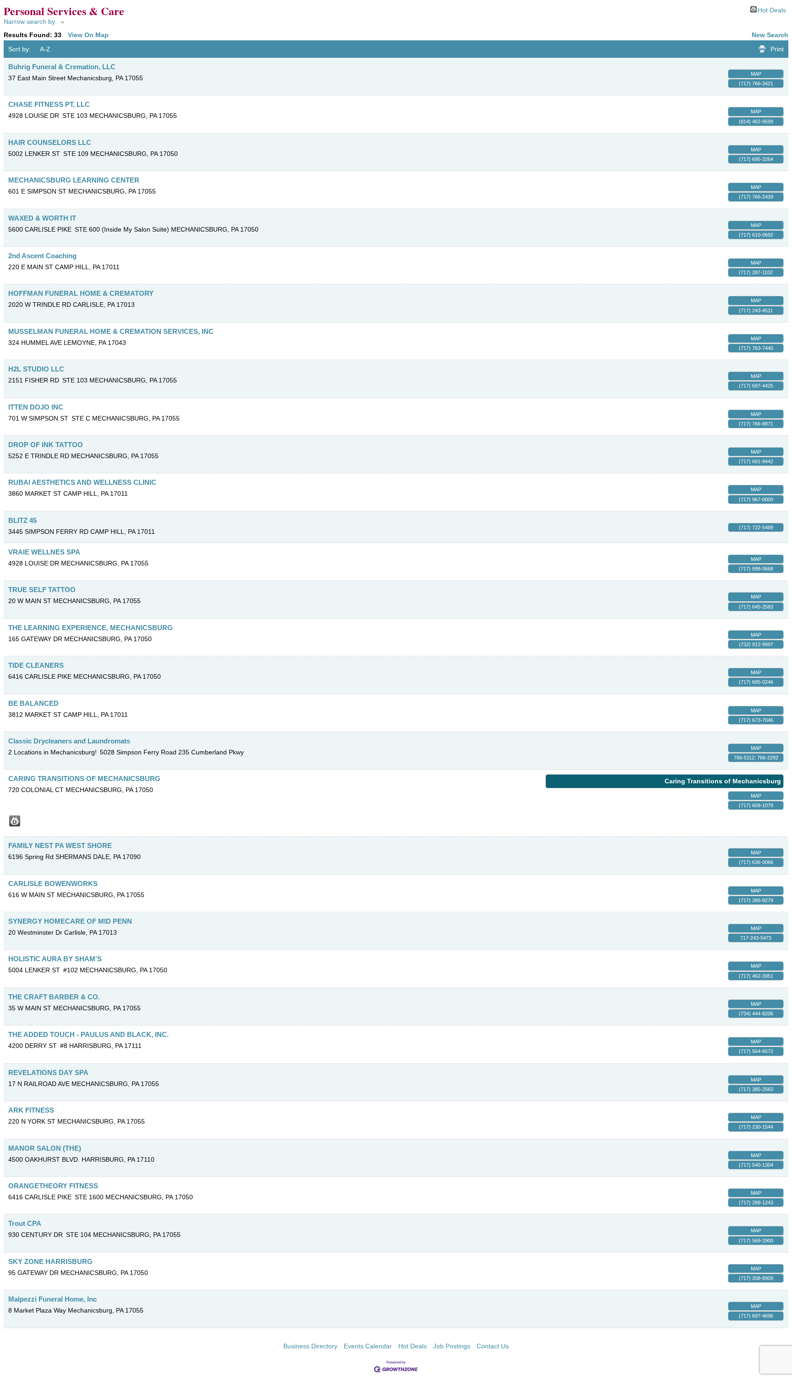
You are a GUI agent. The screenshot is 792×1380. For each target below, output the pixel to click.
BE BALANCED (33, 703)
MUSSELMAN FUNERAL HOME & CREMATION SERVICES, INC (111, 331)
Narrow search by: (30, 21)
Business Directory (310, 1346)
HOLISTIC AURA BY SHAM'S (55, 959)
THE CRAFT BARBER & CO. (54, 997)
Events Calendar (368, 1346)
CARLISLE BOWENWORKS (53, 883)
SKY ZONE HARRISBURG (50, 1261)
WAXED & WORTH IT (42, 218)
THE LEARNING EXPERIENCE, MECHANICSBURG (90, 628)
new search (770, 35)
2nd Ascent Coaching (42, 256)
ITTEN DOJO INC (35, 407)
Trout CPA (24, 1223)
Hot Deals (772, 9)
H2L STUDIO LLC (36, 369)
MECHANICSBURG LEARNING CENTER (73, 180)
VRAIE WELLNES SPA (44, 552)
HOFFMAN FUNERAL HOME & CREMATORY (81, 293)
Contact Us (493, 1346)
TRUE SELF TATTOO (42, 589)
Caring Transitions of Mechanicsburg (723, 781)
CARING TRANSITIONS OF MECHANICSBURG (84, 778)
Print (777, 49)
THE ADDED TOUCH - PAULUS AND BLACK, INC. (88, 1034)
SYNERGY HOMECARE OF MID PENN (70, 921)
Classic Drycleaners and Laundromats (69, 741)
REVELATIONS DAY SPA (48, 1072)
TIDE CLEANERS (36, 665)
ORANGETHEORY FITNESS (53, 1186)
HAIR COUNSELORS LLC (49, 142)
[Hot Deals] (14, 820)
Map (756, 74)
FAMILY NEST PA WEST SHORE (60, 845)
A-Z (45, 49)
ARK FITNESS (31, 1110)
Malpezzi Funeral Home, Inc (52, 1299)
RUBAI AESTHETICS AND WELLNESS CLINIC (82, 482)
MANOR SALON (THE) (44, 1148)
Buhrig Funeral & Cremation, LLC (62, 67)
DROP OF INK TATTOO (45, 445)
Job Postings (451, 1346)
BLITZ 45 (22, 520)
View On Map (88, 35)
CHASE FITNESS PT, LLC (49, 104)
